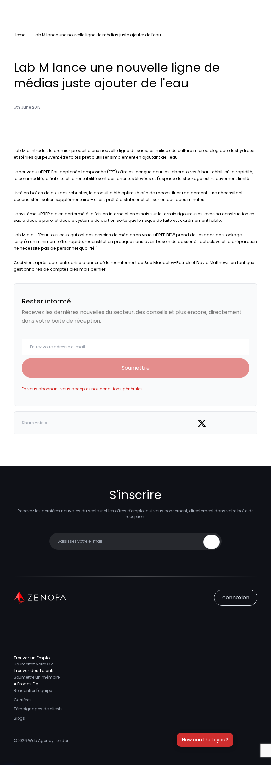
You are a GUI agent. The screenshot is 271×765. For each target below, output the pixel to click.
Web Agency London (49, 740)
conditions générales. (122, 389)
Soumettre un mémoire (37, 677)
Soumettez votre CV (33, 664)
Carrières (23, 700)
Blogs (19, 718)
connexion (235, 597)
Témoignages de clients (38, 709)
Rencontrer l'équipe (33, 690)
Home (19, 35)
